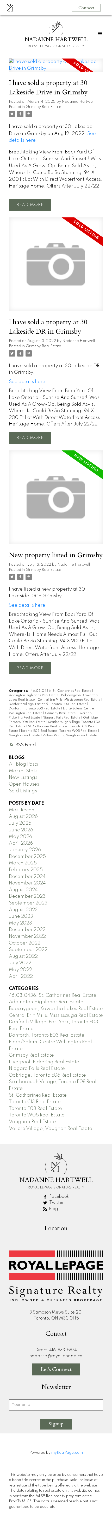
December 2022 (27, 929)
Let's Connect (56, 1369)
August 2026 (23, 816)
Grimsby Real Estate (43, 107)
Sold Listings (23, 791)
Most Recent (22, 810)
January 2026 (25, 850)
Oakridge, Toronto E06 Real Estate (47, 1075)
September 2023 (28, 903)
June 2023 (21, 916)
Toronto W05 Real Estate (78, 731)
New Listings (23, 777)
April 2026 (21, 843)
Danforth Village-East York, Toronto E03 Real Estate (48, 704)
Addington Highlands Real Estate (34, 695)
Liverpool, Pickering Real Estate (44, 1062)
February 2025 (26, 870)
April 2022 (21, 976)
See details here (27, 381)
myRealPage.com (67, 1452)
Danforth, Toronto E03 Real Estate (35, 708)
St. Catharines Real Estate (47, 726)
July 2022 (20, 963)
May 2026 (20, 836)
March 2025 (23, 863)
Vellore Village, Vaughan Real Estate (69, 735)
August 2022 (23, 956)
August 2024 (23, 890)
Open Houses (24, 784)
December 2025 (27, 856)
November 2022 (27, 936)
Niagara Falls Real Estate (62, 717)
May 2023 (20, 923)
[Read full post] (56, 68)
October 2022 (24, 943)
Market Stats (23, 771)
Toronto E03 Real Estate (39, 731)
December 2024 (27, 876)
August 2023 (23, 910)
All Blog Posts (23, 764)
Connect (86, 8)
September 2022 (28, 949)
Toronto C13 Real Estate (35, 1102)
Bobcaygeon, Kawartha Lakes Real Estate (56, 1008)
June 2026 (21, 830)
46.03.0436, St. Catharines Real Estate (61, 691)
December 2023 (27, 896)
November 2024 (27, 883)
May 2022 (20, 969)
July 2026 (20, 823)
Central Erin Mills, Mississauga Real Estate (69, 699)
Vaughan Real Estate (25, 735)
